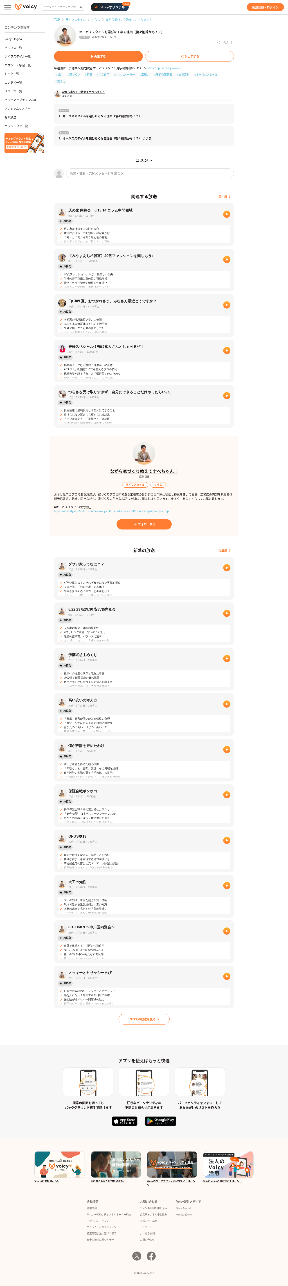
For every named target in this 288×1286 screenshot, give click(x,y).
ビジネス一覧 (13, 48)
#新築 (88, 74)
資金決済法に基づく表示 (100, 1239)
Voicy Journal (183, 1208)
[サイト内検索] (81, 7)
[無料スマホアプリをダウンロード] (24, 143)
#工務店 (144, 74)
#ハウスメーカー (124, 74)
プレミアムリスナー (17, 108)
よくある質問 (147, 1233)
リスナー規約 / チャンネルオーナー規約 (109, 1214)
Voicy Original (13, 39)
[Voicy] (26, 7)
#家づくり (74, 74)
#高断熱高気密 (163, 74)
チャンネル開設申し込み (153, 1208)
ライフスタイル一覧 (17, 56)
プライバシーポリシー (99, 1221)
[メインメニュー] (7, 7)
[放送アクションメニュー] (232, 42)
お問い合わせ (147, 1239)
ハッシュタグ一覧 (16, 126)
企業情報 (92, 1208)
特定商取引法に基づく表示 (102, 1233)
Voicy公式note (184, 1214)
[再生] (226, 214)
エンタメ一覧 (13, 82)
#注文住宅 (103, 74)
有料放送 (10, 117)
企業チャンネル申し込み (153, 1214)
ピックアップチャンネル (20, 100)
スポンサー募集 (148, 1221)
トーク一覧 (11, 73)
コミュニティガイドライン (101, 1227)
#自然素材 (183, 74)
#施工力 (60, 81)
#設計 (59, 74)
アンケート (146, 1227)
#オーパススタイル (206, 74)
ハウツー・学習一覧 (17, 65)
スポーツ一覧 (13, 91)
